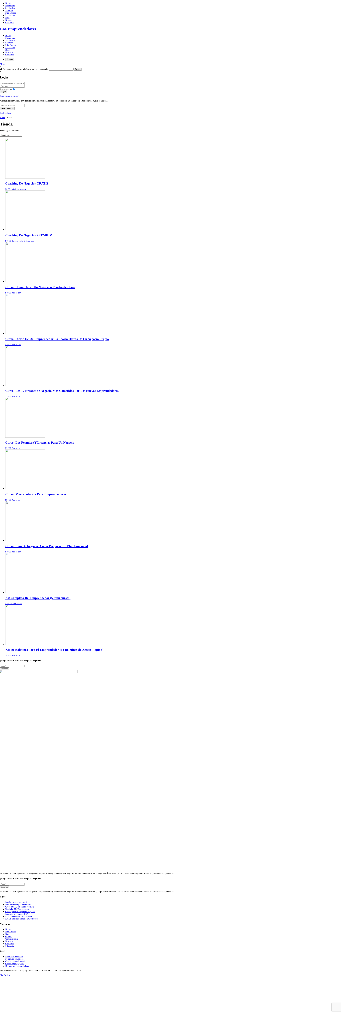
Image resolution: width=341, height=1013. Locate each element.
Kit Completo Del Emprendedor (18, 916)
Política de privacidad (14, 959)
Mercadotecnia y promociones (18, 904)
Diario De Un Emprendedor (17, 909)
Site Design (5, 975)
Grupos (8, 936)
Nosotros (9, 20)
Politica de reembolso (14, 956)
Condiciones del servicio (15, 961)
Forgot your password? (9, 96)
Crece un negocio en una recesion (19, 907)
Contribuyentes (11, 939)
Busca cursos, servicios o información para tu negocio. (25, 69)
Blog (7, 18)
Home (8, 3)
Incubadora (10, 15)
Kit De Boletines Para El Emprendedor (21, 919)
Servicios (9, 10)
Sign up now (20, 189)
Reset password (7, 108)
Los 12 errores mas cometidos (17, 902)
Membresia (10, 6)
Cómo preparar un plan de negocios (20, 911)
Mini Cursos (10, 13)
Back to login (5, 113)
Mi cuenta (9, 946)
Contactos (9, 22)
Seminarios (10, 8)
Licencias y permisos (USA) (17, 914)
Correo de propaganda (14, 964)
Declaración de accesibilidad (17, 966)
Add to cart (16, 293)
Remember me (6, 89)
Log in (3, 92)
